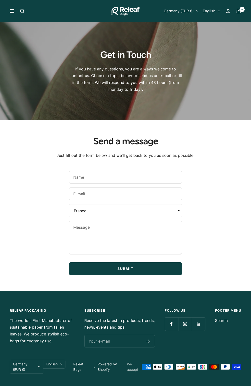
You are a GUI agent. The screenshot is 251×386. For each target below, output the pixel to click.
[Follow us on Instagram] (185, 324)
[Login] (228, 11)
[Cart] (238, 11)
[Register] (148, 341)
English (209, 11)
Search (221, 320)
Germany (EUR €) (179, 11)
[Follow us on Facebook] (171, 324)
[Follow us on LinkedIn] (198, 324)
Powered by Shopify (107, 367)
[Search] (22, 11)
